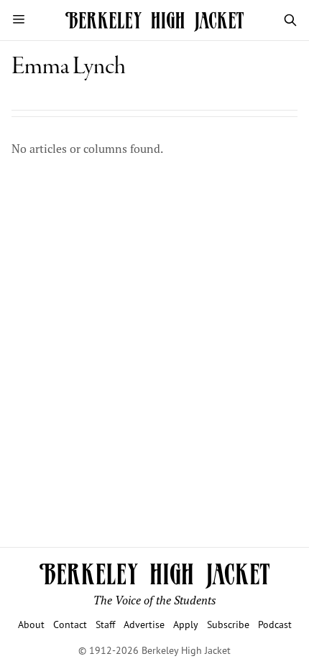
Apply (185, 624)
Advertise (144, 624)
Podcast (275, 624)
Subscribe (228, 624)
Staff (105, 624)
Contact (70, 624)
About (31, 624)
